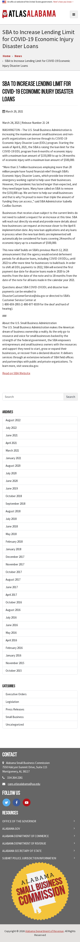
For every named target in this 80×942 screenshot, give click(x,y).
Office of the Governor (19, 821)
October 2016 (14, 602)
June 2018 (12, 526)
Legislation (12, 702)
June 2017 (12, 587)
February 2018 (14, 541)
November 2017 (15, 564)
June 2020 (12, 481)
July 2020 (11, 473)
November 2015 (15, 663)
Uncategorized (15, 724)
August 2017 (13, 579)
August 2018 (13, 511)
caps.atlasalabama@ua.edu (24, 784)
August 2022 (13, 420)
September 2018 (15, 503)
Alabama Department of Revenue (24, 843)
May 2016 (11, 632)
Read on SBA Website (16, 373)
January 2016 (13, 655)
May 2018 (11, 534)
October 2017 (14, 572)
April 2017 (11, 595)
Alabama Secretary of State (22, 851)
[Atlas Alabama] (29, 14)
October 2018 (14, 496)
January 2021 (13, 458)
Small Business (15, 717)
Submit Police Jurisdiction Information (29, 858)
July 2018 (11, 519)
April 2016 (11, 640)
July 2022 (11, 428)
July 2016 (11, 617)
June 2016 (12, 625)
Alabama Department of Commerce (25, 836)
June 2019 (12, 488)
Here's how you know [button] (62, 1)
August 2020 (13, 465)
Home (6, 56)
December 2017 (15, 557)
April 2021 (11, 443)
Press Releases (15, 709)
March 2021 (12, 450)
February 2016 (14, 648)
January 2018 (13, 549)
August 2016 (13, 610)
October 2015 (14, 670)
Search (70, 397)
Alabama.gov (11, 828)
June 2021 (12, 435)
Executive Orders (16, 694)
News (18, 56)
